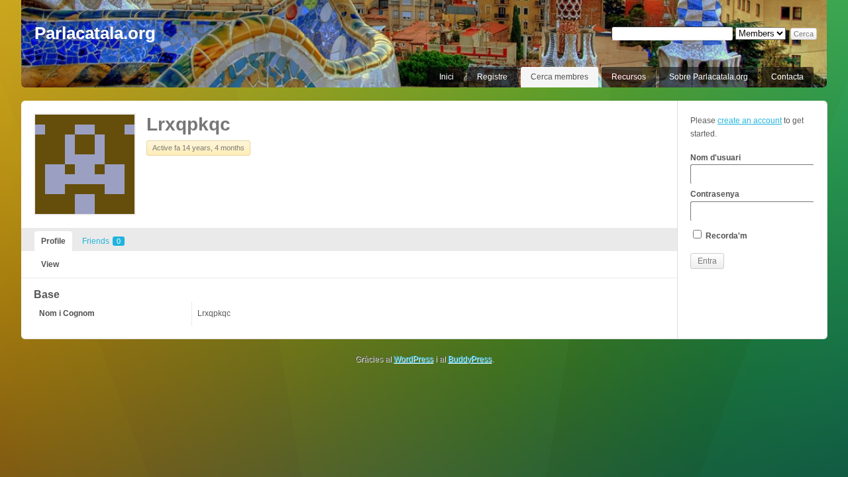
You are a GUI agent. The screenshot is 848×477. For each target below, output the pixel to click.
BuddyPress (470, 359)
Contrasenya (714, 194)
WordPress (413, 359)
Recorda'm (725, 235)
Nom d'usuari (715, 157)
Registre (492, 76)
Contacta (787, 76)
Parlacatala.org (95, 33)
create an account (749, 120)
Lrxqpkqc (188, 124)
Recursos (628, 76)
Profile (53, 241)
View (50, 264)
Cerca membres (559, 76)
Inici (446, 76)
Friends (101, 241)
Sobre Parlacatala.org (708, 76)
